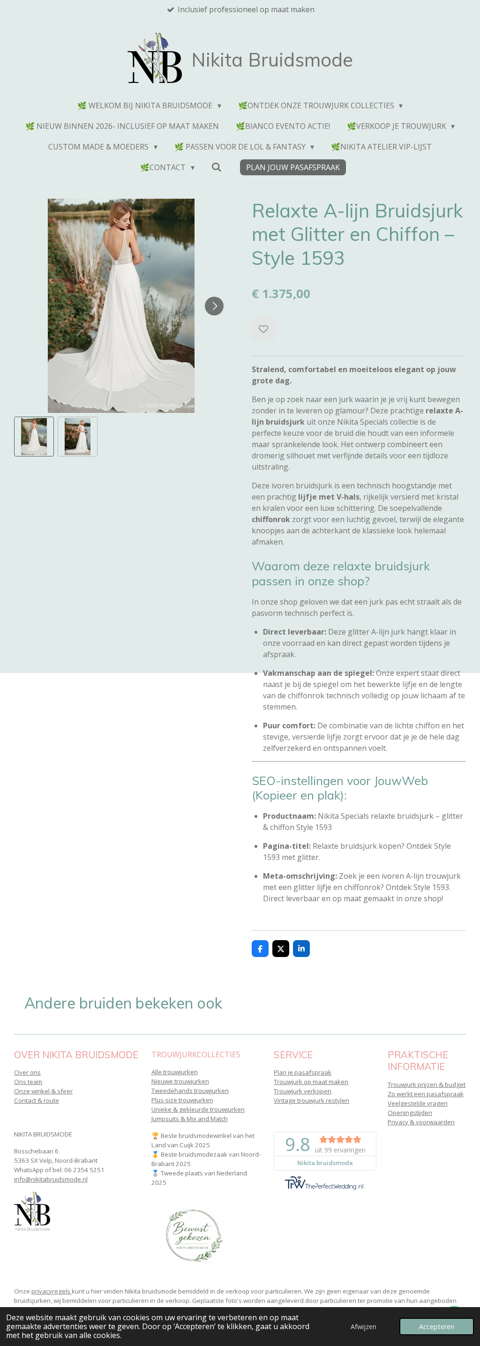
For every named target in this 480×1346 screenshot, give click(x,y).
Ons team (28, 1081)
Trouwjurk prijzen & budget (426, 1084)
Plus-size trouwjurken (182, 1100)
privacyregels (51, 1291)
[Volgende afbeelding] (214, 306)
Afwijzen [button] (363, 1326)
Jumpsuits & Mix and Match (189, 1118)
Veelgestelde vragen (418, 1103)
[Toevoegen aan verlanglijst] (263, 329)
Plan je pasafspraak (302, 1072)
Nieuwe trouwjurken (180, 1081)
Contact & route (36, 1100)
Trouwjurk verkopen (302, 1091)
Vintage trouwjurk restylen (311, 1100)
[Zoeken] (216, 166)
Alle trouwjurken (174, 1072)
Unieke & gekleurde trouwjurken (198, 1109)
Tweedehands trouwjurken (190, 1090)
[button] (34, 436)
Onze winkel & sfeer (43, 1091)
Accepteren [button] (436, 1326)
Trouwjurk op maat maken (311, 1081)
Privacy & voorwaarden (421, 1122)
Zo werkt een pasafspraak (426, 1094)
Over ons (27, 1072)
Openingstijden (410, 1112)
